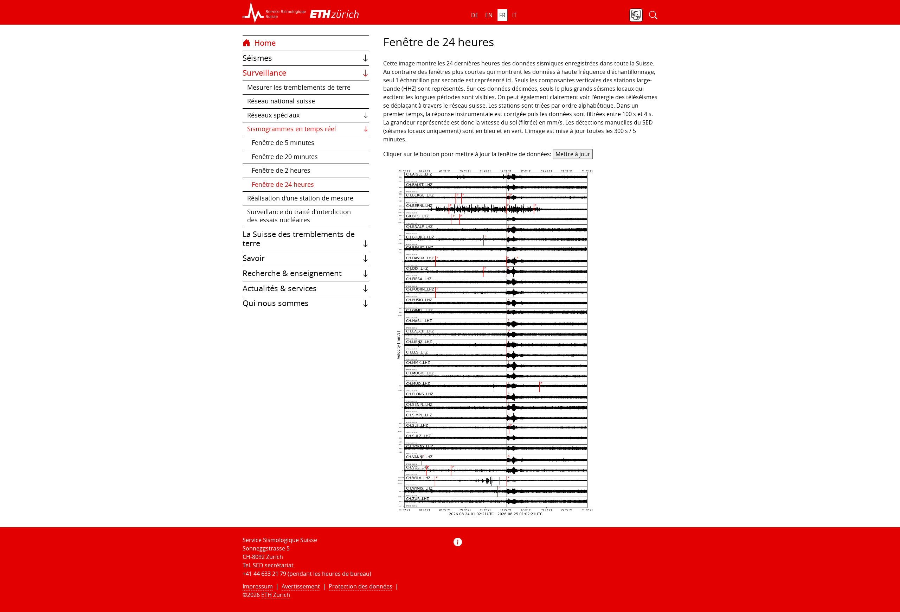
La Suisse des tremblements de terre (299, 239)
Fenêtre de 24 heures (283, 184)
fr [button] (502, 15)
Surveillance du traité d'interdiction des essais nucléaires (299, 216)
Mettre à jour (572, 154)
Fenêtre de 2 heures (281, 170)
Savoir (254, 258)
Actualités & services (280, 288)
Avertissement (301, 586)
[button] (274, 12)
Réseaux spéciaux (273, 115)
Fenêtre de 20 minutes (285, 157)
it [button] (514, 15)
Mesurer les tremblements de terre (299, 87)
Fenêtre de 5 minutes (283, 143)
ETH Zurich (275, 595)
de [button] (474, 15)
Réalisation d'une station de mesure (300, 198)
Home (264, 43)
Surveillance (264, 73)
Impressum (258, 586)
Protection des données (360, 586)
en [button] (489, 15)
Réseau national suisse (281, 101)
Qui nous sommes (276, 303)
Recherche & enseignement (292, 273)
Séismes (257, 58)
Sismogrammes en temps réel (291, 129)
